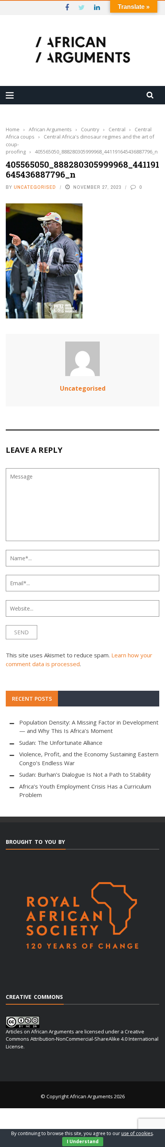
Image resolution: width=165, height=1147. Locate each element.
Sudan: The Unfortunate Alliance (60, 742)
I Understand (83, 1141)
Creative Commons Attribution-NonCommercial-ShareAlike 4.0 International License (82, 1039)
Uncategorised (35, 187)
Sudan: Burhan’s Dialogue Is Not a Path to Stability (85, 774)
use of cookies (137, 1133)
